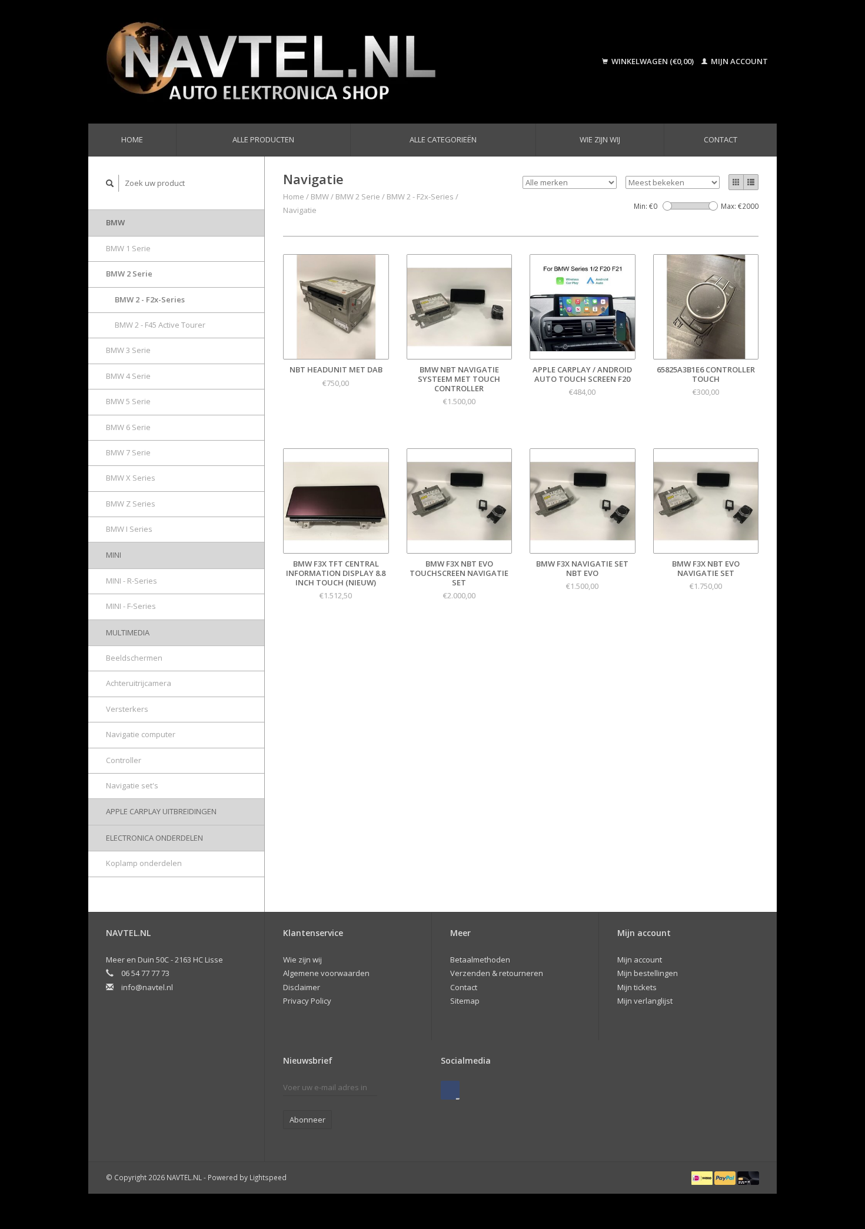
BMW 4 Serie (128, 376)
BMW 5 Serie (128, 401)
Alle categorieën (443, 139)
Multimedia (127, 632)
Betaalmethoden (480, 959)
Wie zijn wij (600, 139)
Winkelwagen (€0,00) (653, 61)
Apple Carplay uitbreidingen (161, 811)
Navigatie (300, 210)
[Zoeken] (110, 183)
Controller (123, 760)
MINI (113, 554)
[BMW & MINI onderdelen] (323, 62)
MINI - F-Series (131, 606)
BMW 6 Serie (128, 427)
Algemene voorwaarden (326, 973)
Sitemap (465, 1000)
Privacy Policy (307, 1000)
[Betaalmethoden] (702, 1177)
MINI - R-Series (131, 580)
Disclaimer (301, 987)
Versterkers (127, 709)
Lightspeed (268, 1177)
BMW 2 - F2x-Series (150, 299)
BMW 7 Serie (128, 452)
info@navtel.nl (147, 987)
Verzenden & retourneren (496, 973)
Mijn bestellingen (647, 973)
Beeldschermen (134, 657)
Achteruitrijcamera (138, 683)
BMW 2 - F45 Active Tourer (160, 324)
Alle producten (263, 139)
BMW (115, 222)
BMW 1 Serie (128, 248)
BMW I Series (129, 529)
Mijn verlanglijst (645, 1000)
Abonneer (307, 1119)
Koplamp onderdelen (144, 863)
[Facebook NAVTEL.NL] (450, 1090)
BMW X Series (130, 477)
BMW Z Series (130, 503)
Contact (720, 139)
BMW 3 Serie (128, 350)
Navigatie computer (140, 734)
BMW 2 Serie (129, 273)
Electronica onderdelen (154, 837)
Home (132, 139)
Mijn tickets (637, 987)
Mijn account (738, 61)
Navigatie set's (132, 785)
